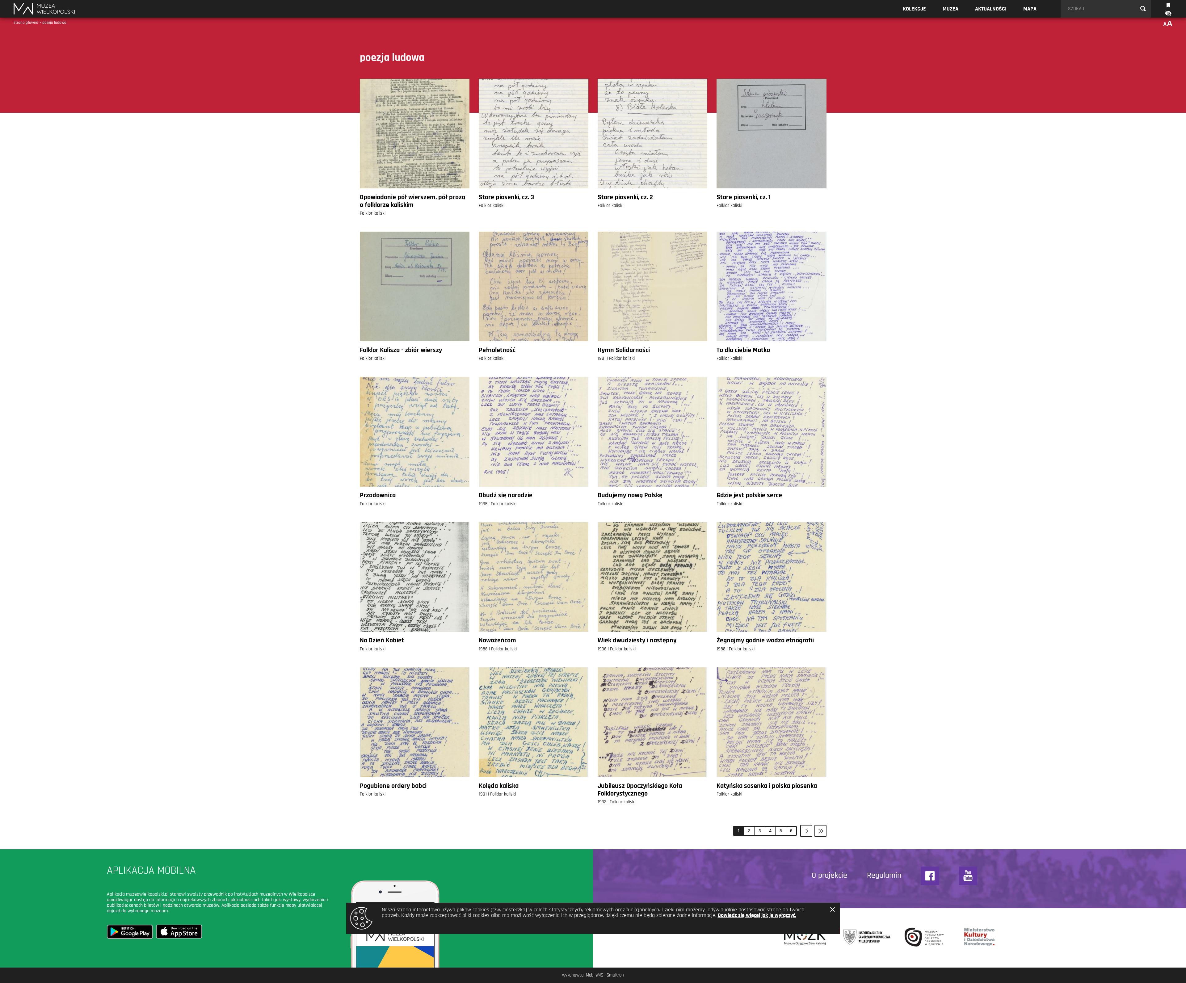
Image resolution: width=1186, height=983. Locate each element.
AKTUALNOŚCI (991, 8)
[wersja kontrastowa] (1168, 13)
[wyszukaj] (1143, 9)
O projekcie (829, 875)
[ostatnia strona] (820, 831)
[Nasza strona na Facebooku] (930, 876)
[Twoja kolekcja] (1168, 4)
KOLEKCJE (914, 8)
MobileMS (594, 975)
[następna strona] (806, 831)
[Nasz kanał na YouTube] (968, 876)
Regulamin (884, 875)
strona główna (26, 22)
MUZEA (950, 8)
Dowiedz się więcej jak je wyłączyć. (757, 915)
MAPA (1030, 8)
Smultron (615, 975)
